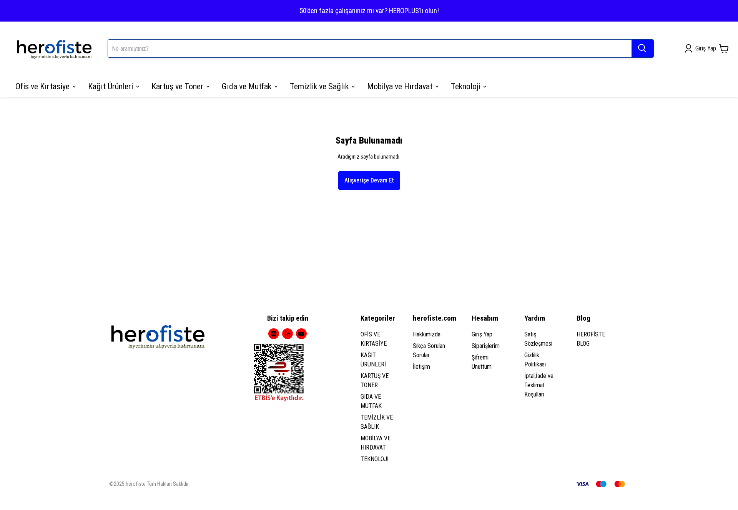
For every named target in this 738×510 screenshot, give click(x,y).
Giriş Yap (482, 334)
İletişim (421, 366)
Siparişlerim (486, 345)
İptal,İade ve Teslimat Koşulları (539, 385)
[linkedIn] (287, 333)
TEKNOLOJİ (375, 459)
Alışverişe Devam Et (369, 180)
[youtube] (301, 333)
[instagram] (273, 333)
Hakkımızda (426, 334)
